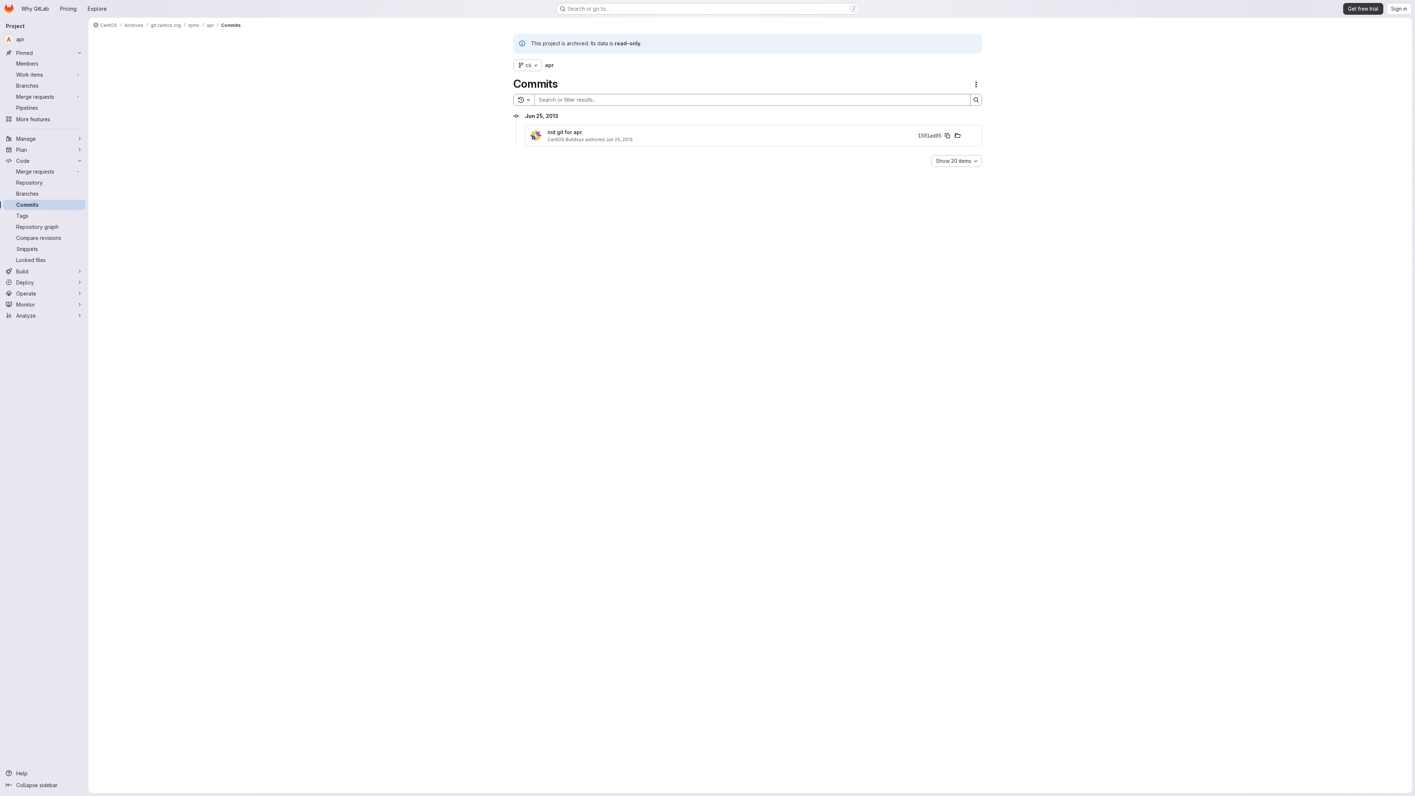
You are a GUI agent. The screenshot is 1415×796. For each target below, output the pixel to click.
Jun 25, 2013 (619, 139)
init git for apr (565, 132)
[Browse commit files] (957, 135)
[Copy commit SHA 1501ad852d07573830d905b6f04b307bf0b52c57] (947, 135)
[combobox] (956, 161)
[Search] (976, 100)
